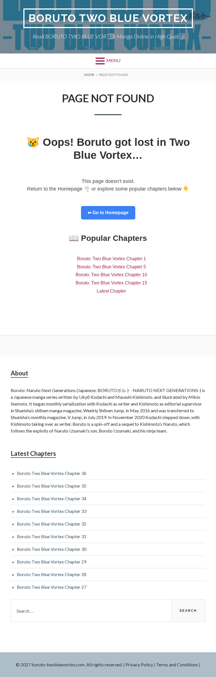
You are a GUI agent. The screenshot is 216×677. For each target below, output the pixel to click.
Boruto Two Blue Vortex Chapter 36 (51, 473)
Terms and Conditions (177, 664)
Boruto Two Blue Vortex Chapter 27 (51, 587)
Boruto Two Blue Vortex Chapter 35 (51, 485)
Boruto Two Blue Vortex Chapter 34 (51, 498)
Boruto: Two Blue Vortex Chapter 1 (111, 258)
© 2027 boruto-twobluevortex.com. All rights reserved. (69, 664)
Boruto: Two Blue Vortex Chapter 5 (111, 266)
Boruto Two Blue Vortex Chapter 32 (51, 523)
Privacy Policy (139, 664)
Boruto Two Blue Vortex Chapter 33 (51, 511)
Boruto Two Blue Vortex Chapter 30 (51, 549)
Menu (113, 60)
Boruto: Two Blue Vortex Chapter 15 (111, 282)
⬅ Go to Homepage (108, 212)
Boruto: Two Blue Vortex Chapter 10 (111, 274)
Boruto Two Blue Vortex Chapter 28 (51, 574)
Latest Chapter (111, 291)
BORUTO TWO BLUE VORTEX (108, 18)
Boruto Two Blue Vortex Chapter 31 (51, 536)
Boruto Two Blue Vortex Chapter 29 (51, 561)
